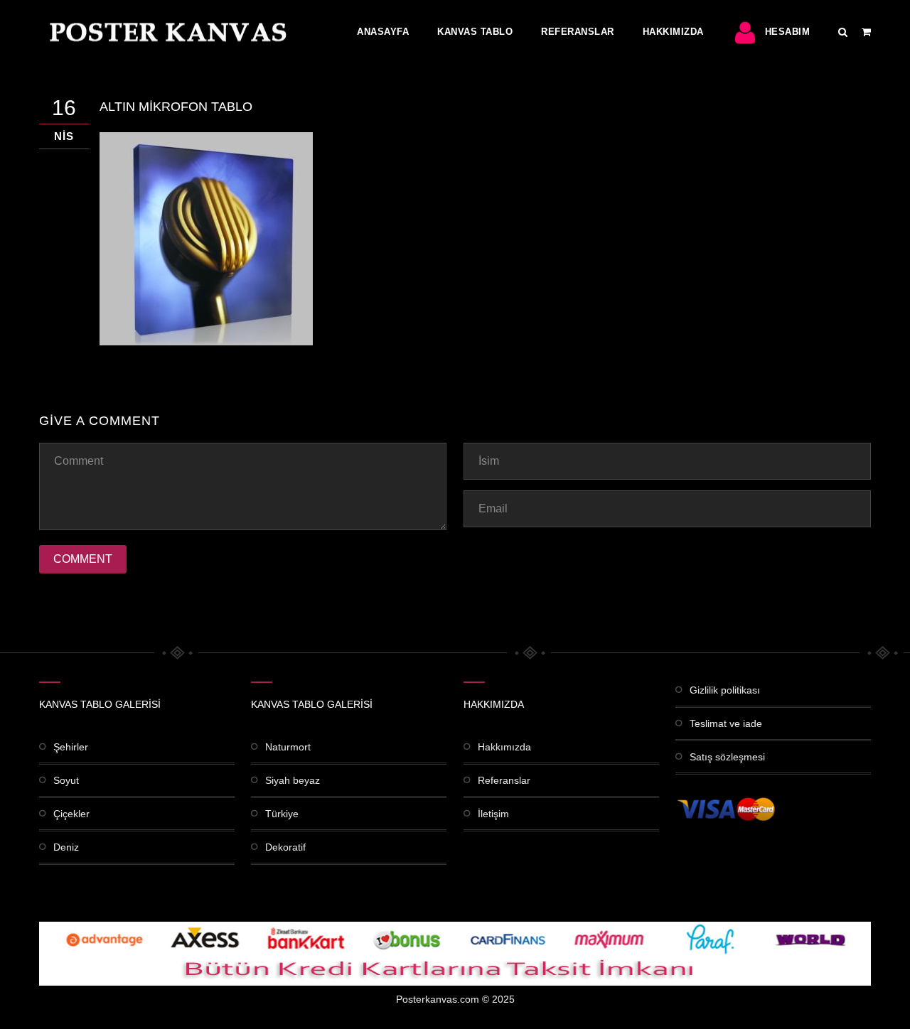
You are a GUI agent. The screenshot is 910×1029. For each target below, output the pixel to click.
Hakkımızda (673, 31)
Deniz (66, 847)
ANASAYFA (383, 31)
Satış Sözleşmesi (727, 757)
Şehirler (70, 747)
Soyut (66, 780)
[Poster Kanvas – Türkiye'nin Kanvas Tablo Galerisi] (165, 32)
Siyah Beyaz (292, 780)
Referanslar (577, 31)
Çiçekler (71, 813)
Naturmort (288, 747)
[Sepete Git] (866, 32)
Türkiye (282, 813)
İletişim (493, 813)
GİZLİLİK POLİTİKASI (725, 690)
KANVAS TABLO (475, 31)
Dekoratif (285, 847)
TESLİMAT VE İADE (726, 723)
